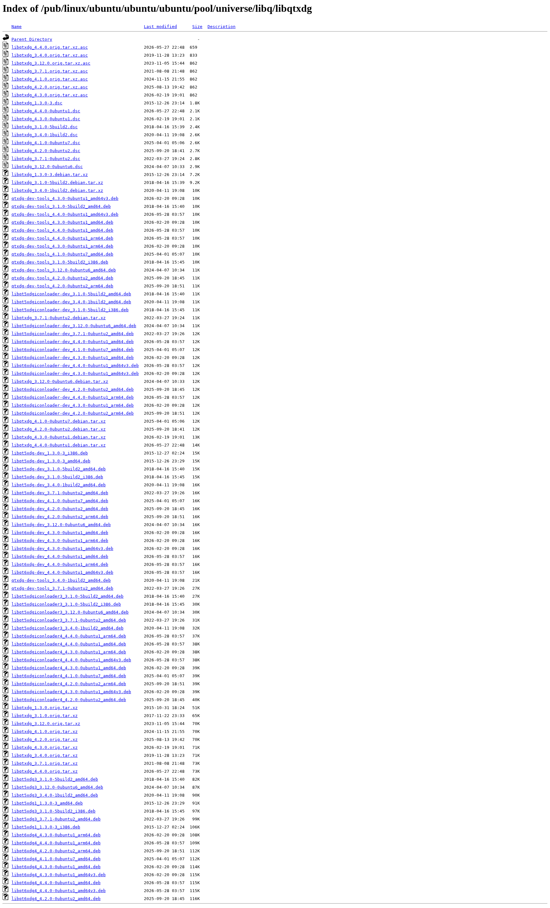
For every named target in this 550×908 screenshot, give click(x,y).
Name (16, 26)
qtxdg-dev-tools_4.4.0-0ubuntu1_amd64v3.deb (64, 214)
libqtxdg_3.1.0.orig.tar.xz (44, 715)
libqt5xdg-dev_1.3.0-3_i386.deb (49, 453)
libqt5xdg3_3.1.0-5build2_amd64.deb (54, 779)
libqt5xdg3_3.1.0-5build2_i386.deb (53, 811)
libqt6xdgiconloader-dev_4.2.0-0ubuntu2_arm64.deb (72, 413)
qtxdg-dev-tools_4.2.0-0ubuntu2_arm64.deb (62, 286)
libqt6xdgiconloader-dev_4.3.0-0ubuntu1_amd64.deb (72, 357)
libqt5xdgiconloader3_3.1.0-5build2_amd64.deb (67, 596)
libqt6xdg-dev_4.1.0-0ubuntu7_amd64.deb (59, 500)
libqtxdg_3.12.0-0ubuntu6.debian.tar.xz (59, 381)
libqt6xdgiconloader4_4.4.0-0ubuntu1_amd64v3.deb (71, 660)
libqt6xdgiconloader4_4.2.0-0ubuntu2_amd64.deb (68, 699)
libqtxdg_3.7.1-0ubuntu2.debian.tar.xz (58, 317)
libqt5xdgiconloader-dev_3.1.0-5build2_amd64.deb (71, 294)
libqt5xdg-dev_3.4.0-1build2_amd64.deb (58, 484)
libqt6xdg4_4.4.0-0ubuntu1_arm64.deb (56, 843)
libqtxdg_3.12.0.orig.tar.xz (45, 723)
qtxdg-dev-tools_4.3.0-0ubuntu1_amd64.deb (62, 222)
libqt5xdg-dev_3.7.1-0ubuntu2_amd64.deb (59, 492)
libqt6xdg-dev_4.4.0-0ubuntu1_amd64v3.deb (62, 572)
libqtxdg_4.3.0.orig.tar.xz (44, 747)
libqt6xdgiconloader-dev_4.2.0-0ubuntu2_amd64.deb (72, 389)
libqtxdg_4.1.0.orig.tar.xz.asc (49, 79)
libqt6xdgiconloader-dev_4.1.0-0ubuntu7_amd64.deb (72, 349)
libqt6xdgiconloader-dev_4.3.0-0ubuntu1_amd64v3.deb (75, 373)
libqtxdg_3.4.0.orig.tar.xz (44, 755)
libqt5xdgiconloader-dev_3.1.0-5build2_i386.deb (70, 309)
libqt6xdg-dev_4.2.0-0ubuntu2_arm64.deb (59, 516)
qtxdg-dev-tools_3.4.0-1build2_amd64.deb (61, 580)
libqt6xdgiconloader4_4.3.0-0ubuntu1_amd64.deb (68, 667)
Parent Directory (31, 39)
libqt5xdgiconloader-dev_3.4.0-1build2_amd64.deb (71, 301)
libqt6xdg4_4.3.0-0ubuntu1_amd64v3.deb (58, 874)
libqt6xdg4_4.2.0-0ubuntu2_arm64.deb (56, 850)
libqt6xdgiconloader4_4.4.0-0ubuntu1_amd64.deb (68, 644)
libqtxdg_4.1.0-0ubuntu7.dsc (45, 142)
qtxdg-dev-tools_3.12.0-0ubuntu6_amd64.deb (63, 270)
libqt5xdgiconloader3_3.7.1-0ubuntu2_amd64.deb (68, 620)
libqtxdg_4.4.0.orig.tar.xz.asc (49, 47)
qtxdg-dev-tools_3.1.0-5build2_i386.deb (59, 262)
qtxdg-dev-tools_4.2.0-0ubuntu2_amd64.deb (62, 278)
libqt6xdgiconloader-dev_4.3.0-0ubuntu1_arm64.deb (72, 405)
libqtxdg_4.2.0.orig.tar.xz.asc (49, 87)
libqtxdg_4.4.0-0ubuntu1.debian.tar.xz (58, 445)
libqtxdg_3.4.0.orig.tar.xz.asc (49, 55)
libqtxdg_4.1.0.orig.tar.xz (44, 731)
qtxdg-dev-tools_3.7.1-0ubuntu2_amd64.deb (62, 588)
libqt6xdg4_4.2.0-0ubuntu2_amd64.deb (56, 898)
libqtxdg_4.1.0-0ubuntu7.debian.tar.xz (58, 421)
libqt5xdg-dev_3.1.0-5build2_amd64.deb (58, 469)
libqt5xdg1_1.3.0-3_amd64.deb (47, 803)
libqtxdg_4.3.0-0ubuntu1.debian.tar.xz (58, 437)
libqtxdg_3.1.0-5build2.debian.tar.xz (57, 182)
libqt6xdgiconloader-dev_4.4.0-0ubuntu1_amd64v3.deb (75, 365)
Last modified (160, 26)
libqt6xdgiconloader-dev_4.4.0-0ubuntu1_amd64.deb (72, 341)
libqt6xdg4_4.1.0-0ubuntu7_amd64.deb (56, 858)
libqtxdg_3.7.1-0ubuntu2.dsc (45, 158)
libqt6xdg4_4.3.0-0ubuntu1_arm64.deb (56, 835)
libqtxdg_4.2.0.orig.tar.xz (44, 739)
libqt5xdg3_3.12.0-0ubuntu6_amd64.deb (57, 787)
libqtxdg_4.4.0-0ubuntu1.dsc (45, 111)
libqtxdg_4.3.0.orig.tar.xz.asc (49, 95)
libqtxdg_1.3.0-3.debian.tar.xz (49, 174)
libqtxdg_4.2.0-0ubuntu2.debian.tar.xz (58, 429)
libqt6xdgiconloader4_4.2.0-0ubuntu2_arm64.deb (68, 683)
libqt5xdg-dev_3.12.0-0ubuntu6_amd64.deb (61, 524)
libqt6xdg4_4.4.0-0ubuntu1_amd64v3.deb (58, 890)
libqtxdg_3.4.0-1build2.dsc (44, 134)
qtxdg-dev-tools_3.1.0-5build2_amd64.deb (61, 206)
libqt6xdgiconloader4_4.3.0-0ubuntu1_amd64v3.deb (71, 691)
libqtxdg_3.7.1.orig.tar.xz (44, 763)
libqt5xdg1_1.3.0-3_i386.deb (45, 827)
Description (222, 26)
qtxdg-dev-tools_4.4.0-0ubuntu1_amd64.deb (62, 230)
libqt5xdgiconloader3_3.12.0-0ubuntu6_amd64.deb (70, 612)
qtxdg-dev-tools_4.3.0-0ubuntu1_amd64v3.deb (64, 198)
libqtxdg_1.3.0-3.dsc (36, 103)
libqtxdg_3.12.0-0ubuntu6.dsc (47, 166)
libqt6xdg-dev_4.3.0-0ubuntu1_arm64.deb (59, 540)
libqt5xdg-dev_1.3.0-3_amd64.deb (50, 461)
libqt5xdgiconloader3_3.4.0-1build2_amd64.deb (67, 628)
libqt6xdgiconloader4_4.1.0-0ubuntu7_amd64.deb (68, 675)
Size (197, 26)
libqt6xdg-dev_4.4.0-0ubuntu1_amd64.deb (59, 556)
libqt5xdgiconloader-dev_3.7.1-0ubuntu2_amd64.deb (72, 333)
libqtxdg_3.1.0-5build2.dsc (44, 126)
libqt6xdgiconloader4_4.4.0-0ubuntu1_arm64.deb (68, 636)
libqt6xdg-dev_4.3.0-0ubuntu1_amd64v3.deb (62, 548)
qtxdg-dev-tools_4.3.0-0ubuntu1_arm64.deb (62, 246)
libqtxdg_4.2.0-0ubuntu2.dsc (45, 150)
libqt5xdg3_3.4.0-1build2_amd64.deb (54, 795)
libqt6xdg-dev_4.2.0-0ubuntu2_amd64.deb (59, 508)
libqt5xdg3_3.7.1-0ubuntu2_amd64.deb (56, 819)
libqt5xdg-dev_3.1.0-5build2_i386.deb (57, 477)
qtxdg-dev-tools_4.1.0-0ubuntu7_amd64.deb (62, 254)
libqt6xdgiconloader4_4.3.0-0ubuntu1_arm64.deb (68, 652)
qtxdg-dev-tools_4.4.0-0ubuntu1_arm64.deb (62, 238)
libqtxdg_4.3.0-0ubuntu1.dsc (45, 118)
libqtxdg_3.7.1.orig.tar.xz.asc (49, 71)
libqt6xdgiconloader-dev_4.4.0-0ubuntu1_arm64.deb (72, 397)
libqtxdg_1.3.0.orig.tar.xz (44, 707)
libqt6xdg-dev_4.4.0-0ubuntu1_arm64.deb (59, 564)
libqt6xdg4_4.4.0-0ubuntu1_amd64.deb (56, 882)
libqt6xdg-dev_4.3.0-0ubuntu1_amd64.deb (59, 532)
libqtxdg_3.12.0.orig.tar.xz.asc (50, 63)
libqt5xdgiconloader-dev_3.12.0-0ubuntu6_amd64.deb (73, 325)
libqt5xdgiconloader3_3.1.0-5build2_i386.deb (66, 604)
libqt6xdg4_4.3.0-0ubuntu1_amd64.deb (56, 866)
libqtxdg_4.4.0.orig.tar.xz (44, 771)
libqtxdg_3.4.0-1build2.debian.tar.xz (57, 190)
